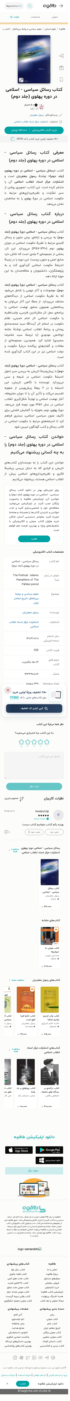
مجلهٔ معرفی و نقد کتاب (52, 1300)
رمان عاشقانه (18, 1323)
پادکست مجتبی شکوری (18, 1337)
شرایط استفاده (24, 1375)
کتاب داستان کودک (52, 1341)
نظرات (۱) (14, 17)
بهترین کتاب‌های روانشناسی (18, 1345)
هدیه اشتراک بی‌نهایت (52, 1296)
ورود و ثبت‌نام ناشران (58, 1375)
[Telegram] (47, 1358)
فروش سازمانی (52, 1283)
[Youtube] (40, 1358)
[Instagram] (15, 1358)
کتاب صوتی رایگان (52, 1332)
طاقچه (62, 29)
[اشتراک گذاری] (61, 56)
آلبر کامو (18, 1314)
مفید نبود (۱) (34, 832)
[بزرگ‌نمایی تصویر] (21, 80)
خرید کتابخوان (52, 1287)
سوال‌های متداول (52, 1278)
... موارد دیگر (34, 1170)
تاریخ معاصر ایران (52, 1328)
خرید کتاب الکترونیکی (34, 130)
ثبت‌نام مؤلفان (39, 1375)
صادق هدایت (18, 1328)
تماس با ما (52, 1269)
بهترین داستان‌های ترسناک (18, 1341)
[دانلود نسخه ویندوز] (49, 1160)
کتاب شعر (52, 1323)
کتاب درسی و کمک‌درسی (52, 1345)
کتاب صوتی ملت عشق (18, 1287)
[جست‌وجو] (30, 6)
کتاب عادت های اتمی (17, 1278)
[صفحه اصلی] (49, 6)
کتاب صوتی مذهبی (52, 1337)
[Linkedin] (34, 1358)
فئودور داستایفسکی (17, 1332)
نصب (34, 539)
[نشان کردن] (61, 79)
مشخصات (35, 17)
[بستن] (7, 690)
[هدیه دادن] (61, 68)
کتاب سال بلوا (18, 1269)
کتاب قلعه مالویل (18, 1274)
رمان (52, 1314)
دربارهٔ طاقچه (52, 1274)
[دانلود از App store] (19, 1150)
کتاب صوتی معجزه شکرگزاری (18, 1300)
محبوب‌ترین (11, 798)
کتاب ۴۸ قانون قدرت (18, 1283)
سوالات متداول (8, 1375)
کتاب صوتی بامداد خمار (18, 1292)
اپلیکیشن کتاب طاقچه (52, 1292)
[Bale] (53, 1358)
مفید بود (54, 832)
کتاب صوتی (52, 1319)
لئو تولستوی (18, 1319)
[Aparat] (21, 1358)
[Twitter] (28, 1358)
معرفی (55, 17)
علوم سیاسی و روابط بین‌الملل (27, 29)
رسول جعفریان (30, 612)
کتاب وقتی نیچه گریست (18, 1296)
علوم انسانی (50, 29)
